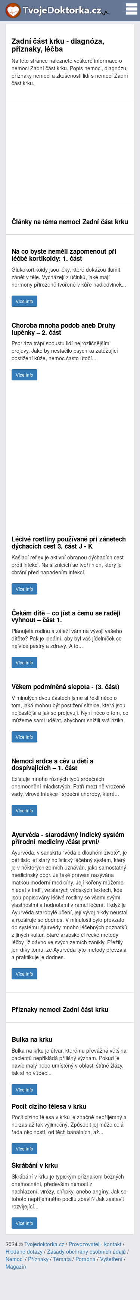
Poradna (85, 1259)
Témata (62, 1259)
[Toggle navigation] (129, 7)
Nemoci (15, 1259)
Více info (24, 301)
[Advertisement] (70, 152)
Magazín (16, 1266)
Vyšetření (111, 1259)
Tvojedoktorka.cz (44, 1244)
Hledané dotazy (24, 1251)
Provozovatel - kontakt (95, 1244)
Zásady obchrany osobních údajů (86, 1251)
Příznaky (38, 1259)
